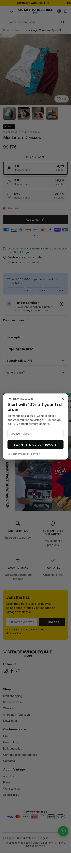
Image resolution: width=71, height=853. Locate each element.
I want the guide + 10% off (35, 444)
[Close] (63, 398)
